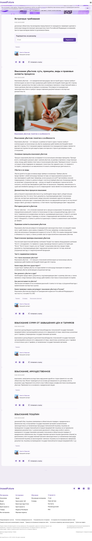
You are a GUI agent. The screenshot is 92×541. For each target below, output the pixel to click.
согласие (43, 7)
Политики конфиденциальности (31, 9)
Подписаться (69, 39)
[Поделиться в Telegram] (16, 62)
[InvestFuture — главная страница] (7, 2)
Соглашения (5, 9)
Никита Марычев (24, 52)
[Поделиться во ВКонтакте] (23, 62)
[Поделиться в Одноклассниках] (19, 62)
